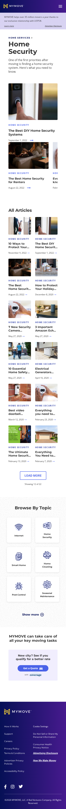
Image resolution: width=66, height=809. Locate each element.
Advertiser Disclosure (53, 26)
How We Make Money (44, 760)
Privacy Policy (11, 748)
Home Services (19, 37)
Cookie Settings (40, 726)
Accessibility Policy (14, 771)
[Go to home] (14, 6)
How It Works (11, 726)
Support (8, 733)
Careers (8, 741)
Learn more (9, 26)
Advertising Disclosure (45, 753)
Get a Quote (30, 668)
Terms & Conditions (14, 753)
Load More (33, 475)
